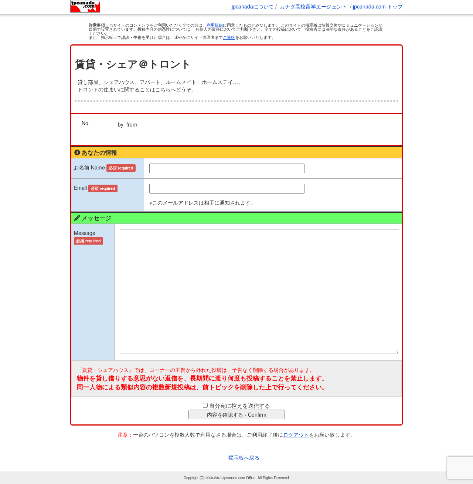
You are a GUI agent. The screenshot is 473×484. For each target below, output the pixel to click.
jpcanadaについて (253, 6)
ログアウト (296, 434)
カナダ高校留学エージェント (313, 6)
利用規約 (215, 25)
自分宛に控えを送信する (239, 405)
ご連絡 (229, 37)
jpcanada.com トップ (378, 6)
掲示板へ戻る (243, 457)
